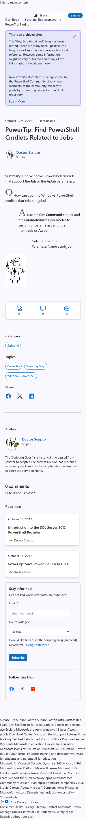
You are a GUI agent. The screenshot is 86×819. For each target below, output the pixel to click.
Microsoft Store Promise (57, 739)
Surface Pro (7, 720)
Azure (35, 773)
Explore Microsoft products (24, 729)
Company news (53, 787)
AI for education (45, 758)
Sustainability (9, 797)
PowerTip (13, 366)
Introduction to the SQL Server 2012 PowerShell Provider (37, 529)
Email (13, 603)
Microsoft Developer (53, 773)
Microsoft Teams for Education (20, 749)
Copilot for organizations (37, 724)
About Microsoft (32, 787)
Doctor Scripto (28, 152)
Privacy (76, 807)
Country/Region (21, 622)
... (28, 24)
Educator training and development (51, 753)
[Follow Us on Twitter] (22, 690)
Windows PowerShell (21, 376)
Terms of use (31, 812)
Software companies (61, 783)
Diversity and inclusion (42, 792)
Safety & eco (64, 812)
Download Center (21, 734)
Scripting (13, 345)
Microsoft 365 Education (58, 749)
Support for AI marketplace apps (30, 778)
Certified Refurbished (26, 739)
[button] (9, 195)
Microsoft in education (29, 744)
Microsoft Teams (46, 768)
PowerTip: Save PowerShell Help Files (38, 563)
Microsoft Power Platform (17, 768)
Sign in (75, 15)
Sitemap (40, 807)
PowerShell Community (30, 81)
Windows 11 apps (55, 729)
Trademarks (48, 812)
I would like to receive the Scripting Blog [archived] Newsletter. (43, 642)
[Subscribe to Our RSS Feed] (33, 690)
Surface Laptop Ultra (51, 720)
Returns (72, 734)
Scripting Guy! (35, 366)
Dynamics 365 (52, 763)
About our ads (23, 816)
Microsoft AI (8, 763)
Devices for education (59, 744)
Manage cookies (11, 812)
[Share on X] (20, 396)
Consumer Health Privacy (17, 807)
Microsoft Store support (50, 734)
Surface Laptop (26, 720)
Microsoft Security (29, 763)
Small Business (20, 773)
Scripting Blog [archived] (41, 19)
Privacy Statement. (36, 645)
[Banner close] (75, 36)
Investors (20, 792)
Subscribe (18, 657)
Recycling (6, 816)
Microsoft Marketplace (32, 783)
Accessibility (66, 792)
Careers (14, 787)
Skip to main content (14, 2)
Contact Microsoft (59, 807)
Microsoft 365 (72, 763)
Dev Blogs (12, 19)
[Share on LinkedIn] (31, 396)
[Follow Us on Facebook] (11, 690)
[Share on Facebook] (8, 396)
